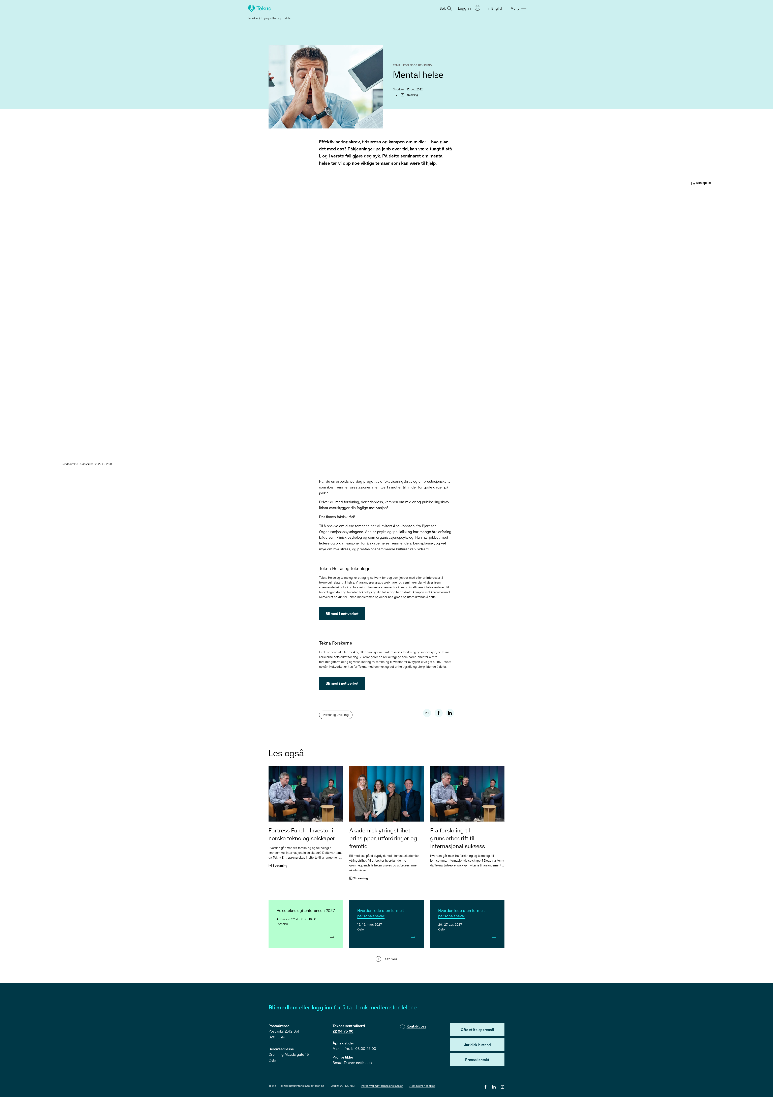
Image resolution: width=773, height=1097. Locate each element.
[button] (445, 8)
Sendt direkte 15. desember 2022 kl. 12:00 (87, 464)
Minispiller (703, 182)
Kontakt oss (416, 1026)
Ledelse (287, 18)
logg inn (322, 1007)
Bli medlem (283, 1007)
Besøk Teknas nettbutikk (352, 1062)
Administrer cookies (422, 1085)
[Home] (259, 8)
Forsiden (253, 18)
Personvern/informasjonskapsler (382, 1085)
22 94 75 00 (343, 1031)
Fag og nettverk (270, 18)
